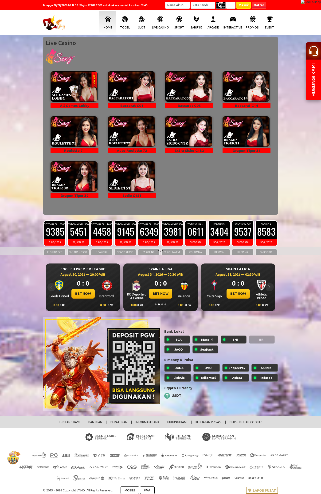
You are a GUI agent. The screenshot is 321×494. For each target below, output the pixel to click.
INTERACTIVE (232, 27)
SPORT (179, 27)
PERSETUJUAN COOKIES (246, 422)
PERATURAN (118, 422)
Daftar (259, 5)
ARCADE (213, 27)
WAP (147, 490)
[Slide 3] (162, 304)
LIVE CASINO (160, 27)
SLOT (141, 27)
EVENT (269, 27)
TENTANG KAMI (69, 422)
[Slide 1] (156, 304)
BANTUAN (95, 422)
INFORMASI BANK (147, 422)
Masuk (244, 5)
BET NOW (83, 294)
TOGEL (125, 27)
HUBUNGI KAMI (177, 422)
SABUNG (196, 27)
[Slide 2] (159, 304)
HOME (108, 27)
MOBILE (130, 490)
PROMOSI (252, 27)
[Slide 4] (165, 304)
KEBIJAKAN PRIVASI (208, 422)
